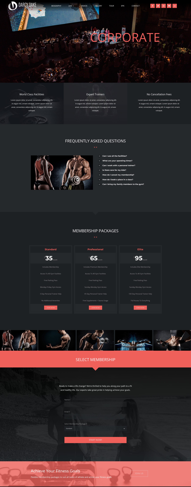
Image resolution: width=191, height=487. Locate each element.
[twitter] (158, 6)
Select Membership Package (75, 424)
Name (67, 400)
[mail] (174, 6)
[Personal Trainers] (62, 156)
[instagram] (163, 6)
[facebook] (152, 6)
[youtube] (169, 6)
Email (67, 412)
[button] (129, 156)
